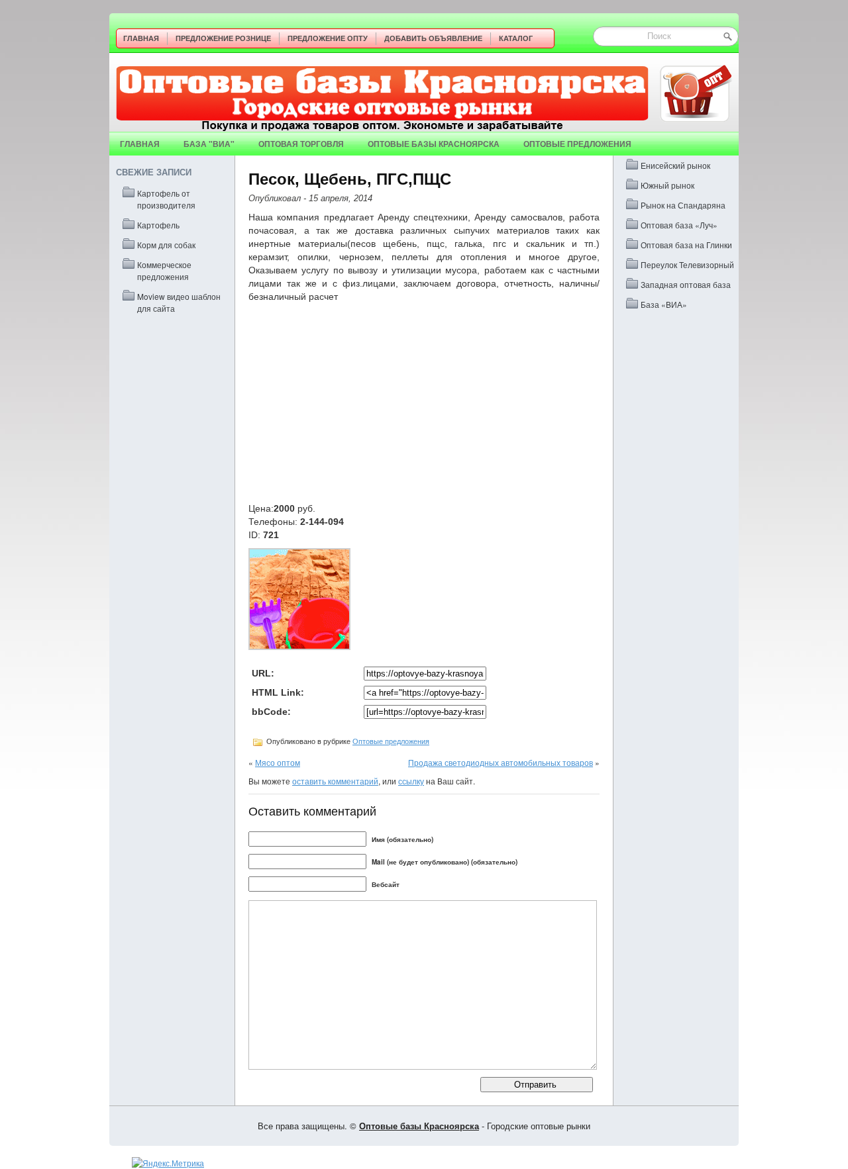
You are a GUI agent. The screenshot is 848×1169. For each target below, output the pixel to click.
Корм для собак (166, 244)
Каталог (516, 38)
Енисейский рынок (675, 165)
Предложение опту (328, 38)
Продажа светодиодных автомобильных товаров (500, 762)
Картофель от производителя (166, 198)
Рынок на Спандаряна (683, 204)
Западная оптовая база (686, 284)
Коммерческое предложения (164, 270)
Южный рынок (667, 185)
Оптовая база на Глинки (686, 244)
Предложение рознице (223, 38)
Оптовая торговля (301, 144)
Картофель (158, 224)
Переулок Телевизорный (687, 264)
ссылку (411, 780)
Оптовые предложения (577, 144)
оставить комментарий (335, 780)
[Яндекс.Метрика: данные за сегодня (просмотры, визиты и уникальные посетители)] (168, 1163)
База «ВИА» (664, 304)
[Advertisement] (424, 402)
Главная (141, 38)
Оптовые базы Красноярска (434, 144)
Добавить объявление (433, 38)
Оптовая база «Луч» (679, 224)
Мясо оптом (277, 762)
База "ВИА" (209, 144)
